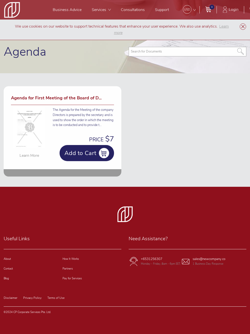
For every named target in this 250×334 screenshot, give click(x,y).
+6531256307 (151, 259)
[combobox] (187, 51)
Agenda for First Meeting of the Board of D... (56, 98)
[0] (208, 9)
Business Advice (67, 9)
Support (162, 9)
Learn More (29, 155)
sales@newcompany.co (209, 259)
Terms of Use (55, 298)
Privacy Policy (32, 298)
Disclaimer (10, 298)
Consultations (133, 9)
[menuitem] (67, 10)
